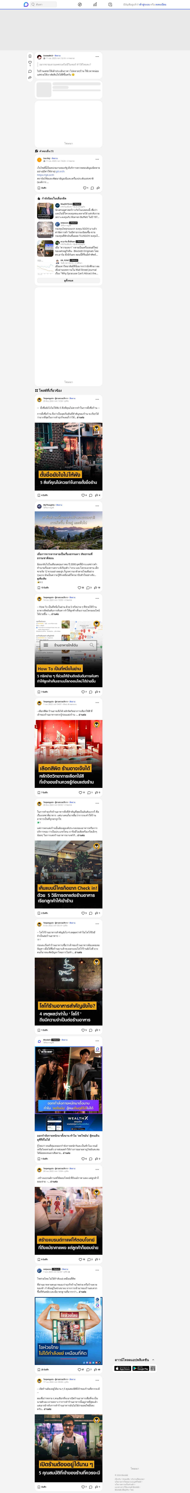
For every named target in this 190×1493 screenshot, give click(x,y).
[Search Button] (33, 4)
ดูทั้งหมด (68, 280)
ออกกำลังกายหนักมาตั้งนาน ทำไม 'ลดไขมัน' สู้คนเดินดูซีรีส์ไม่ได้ (68, 1137)
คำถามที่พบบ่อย (137, 1479)
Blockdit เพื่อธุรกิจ (122, 1490)
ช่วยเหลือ (126, 1479)
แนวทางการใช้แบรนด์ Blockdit (127, 1487)
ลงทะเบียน (160, 4)
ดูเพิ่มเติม (41, 578)
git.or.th (60, 171)
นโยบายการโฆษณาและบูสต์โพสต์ (128, 1481)
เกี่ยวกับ (118, 1479)
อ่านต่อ (80, 417)
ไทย (131, 1490)
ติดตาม (58, 55)
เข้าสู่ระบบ (144, 4)
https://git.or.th (45, 175)
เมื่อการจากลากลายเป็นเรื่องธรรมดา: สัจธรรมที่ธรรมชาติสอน (64, 556)
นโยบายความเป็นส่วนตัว (124, 1484)
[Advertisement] (95, 29)
